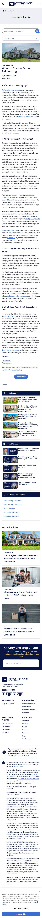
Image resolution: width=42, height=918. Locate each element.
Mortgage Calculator (12, 512)
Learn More (21, 377)
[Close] (39, 891)
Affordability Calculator (13, 501)
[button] (21, 38)
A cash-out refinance (9, 230)
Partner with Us (7, 723)
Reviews (25, 724)
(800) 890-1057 (8, 690)
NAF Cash (5, 732)
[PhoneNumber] (3, 3)
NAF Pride (25, 713)
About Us (25, 721)
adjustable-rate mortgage (17, 296)
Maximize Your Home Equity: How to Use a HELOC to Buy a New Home (20, 595)
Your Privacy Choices (21, 908)
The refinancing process (10, 350)
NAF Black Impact (28, 710)
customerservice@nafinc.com (29, 779)
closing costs (7, 263)
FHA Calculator (9, 508)
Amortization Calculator (13, 504)
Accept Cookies (21, 914)
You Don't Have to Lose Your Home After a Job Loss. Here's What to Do (19, 631)
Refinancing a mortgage (10, 90)
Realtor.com (7, 363)
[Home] (20, 4)
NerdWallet (7, 361)
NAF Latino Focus (28, 704)
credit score (11, 316)
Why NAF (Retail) (8, 704)
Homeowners (23, 11)
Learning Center (12, 11)
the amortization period (18, 169)
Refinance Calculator (12, 516)
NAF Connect (7, 726)
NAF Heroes (26, 707)
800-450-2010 (18, 766)
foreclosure (11, 238)
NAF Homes (6, 729)
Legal (24, 736)
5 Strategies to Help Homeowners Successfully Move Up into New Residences (21, 558)
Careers (25, 730)
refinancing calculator (25, 116)
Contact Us (26, 739)
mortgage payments (32, 219)
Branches (25, 733)
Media (24, 727)
